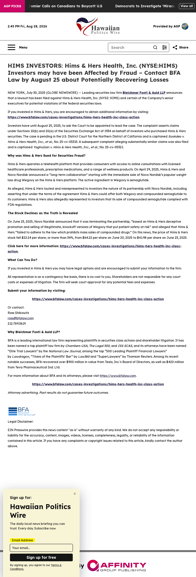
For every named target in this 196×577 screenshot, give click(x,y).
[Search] (155, 47)
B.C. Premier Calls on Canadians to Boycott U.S (61, 6)
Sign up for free (41, 557)
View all (187, 6)
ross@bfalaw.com (21, 318)
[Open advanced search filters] (164, 47)
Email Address (22, 540)
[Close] (75, 494)
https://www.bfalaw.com (118, 376)
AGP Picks (12, 6)
